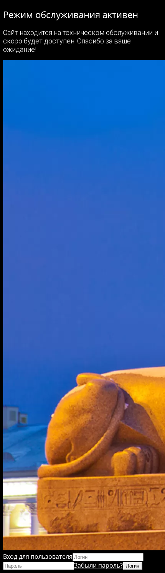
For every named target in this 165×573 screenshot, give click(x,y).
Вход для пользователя (38, 556)
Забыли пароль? (98, 565)
